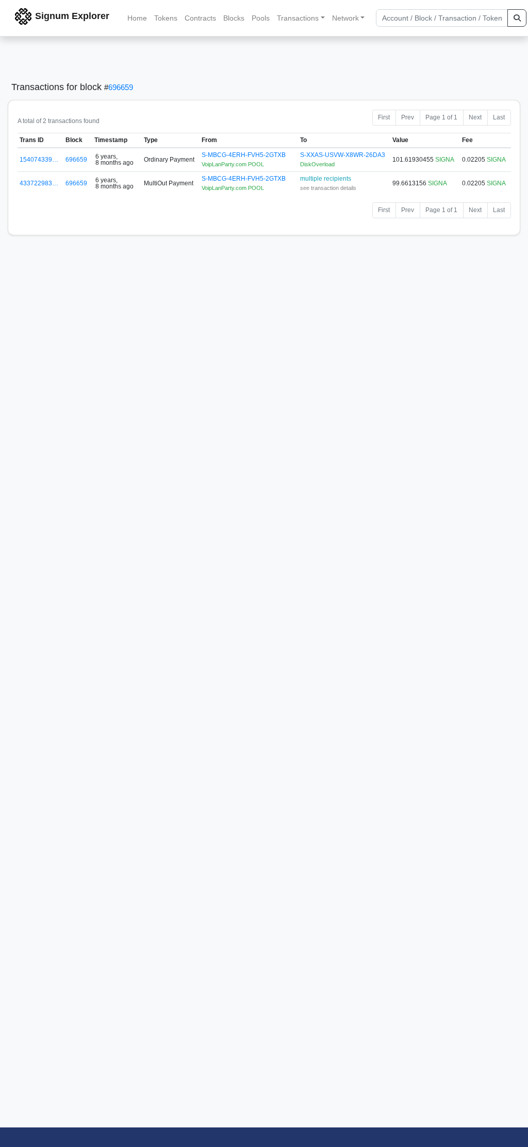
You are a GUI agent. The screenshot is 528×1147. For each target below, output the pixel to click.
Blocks (233, 18)
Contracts (200, 18)
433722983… (39, 183)
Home (137, 18)
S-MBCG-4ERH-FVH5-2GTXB (244, 155)
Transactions (298, 18)
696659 (120, 87)
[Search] (516, 18)
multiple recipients (325, 178)
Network (345, 18)
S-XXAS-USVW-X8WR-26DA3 (342, 155)
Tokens (165, 18)
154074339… (39, 159)
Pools (261, 18)
